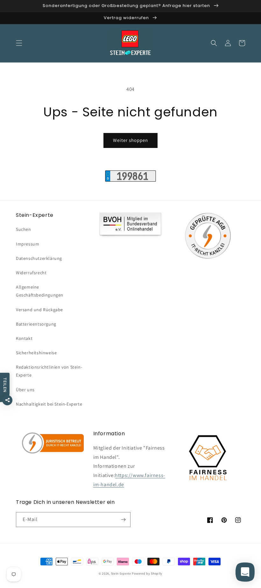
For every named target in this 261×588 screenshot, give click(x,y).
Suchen (23, 229)
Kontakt (24, 338)
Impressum (27, 244)
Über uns (25, 390)
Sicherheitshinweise (36, 353)
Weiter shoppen (130, 140)
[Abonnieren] (123, 519)
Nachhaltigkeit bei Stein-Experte (49, 404)
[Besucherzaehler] (130, 180)
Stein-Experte (121, 573)
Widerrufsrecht (31, 273)
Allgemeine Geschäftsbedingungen (39, 291)
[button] (19, 43)
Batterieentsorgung (36, 324)
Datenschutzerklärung (39, 258)
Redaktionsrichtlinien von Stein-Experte (49, 371)
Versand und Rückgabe (39, 309)
